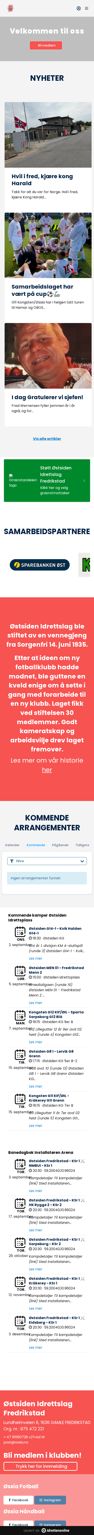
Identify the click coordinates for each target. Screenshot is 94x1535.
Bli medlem (47, 45)
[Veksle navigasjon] (87, 8)
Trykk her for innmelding (41, 1466)
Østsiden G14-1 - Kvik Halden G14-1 (55, 931)
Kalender (12, 845)
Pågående (60, 845)
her (47, 769)
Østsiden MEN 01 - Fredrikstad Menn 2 (56, 970)
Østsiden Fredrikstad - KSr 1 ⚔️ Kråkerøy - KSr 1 (57, 1281)
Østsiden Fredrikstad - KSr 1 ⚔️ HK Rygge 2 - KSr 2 (57, 1202)
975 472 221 (32, 1429)
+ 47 (7, 1437)
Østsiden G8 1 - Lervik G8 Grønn (51, 1054)
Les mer (35, 958)
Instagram (52, 1500)
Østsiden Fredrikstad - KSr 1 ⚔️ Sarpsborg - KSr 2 (57, 1242)
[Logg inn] (79, 8)
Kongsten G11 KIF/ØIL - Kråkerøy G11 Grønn (49, 1098)
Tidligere (82, 845)
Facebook (20, 1500)
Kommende (36, 845)
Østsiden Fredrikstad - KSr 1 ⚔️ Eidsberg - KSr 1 (57, 1320)
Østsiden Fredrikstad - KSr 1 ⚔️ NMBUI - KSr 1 (57, 1163)
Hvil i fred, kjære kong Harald (42, 179)
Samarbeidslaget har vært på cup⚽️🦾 (42, 290)
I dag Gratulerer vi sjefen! (47, 397)
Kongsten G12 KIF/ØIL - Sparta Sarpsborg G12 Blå (56, 1014)
